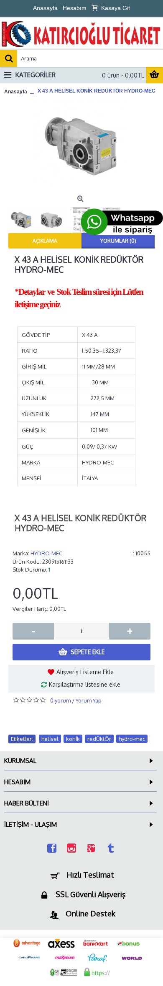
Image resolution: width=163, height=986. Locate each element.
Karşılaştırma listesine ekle (84, 684)
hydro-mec (132, 738)
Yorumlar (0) (118, 241)
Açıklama (45, 241)
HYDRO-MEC (46, 553)
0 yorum (60, 700)
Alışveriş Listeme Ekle (85, 671)
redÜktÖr (99, 738)
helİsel (50, 738)
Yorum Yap (89, 700)
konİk (73, 738)
